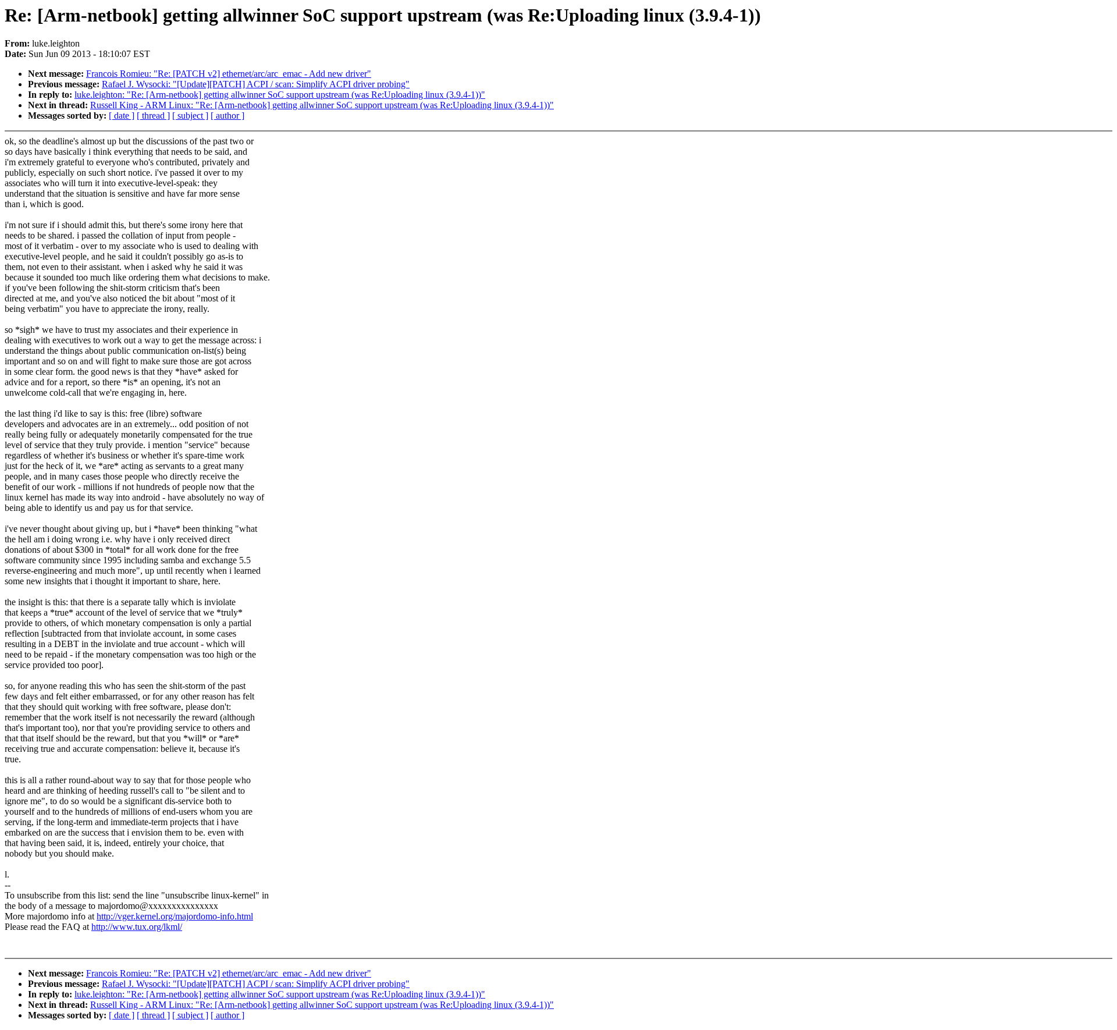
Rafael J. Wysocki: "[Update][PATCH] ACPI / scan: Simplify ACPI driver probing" (256, 84)
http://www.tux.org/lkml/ (136, 927)
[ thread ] (153, 115)
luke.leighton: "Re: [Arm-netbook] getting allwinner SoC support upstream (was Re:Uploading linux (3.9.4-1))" (279, 95)
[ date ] (121, 115)
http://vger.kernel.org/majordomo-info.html (175, 916)
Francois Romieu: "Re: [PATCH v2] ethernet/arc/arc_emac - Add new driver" (228, 74)
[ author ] (227, 115)
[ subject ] (190, 115)
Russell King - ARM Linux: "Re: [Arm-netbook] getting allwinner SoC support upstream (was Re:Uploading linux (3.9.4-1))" (322, 105)
